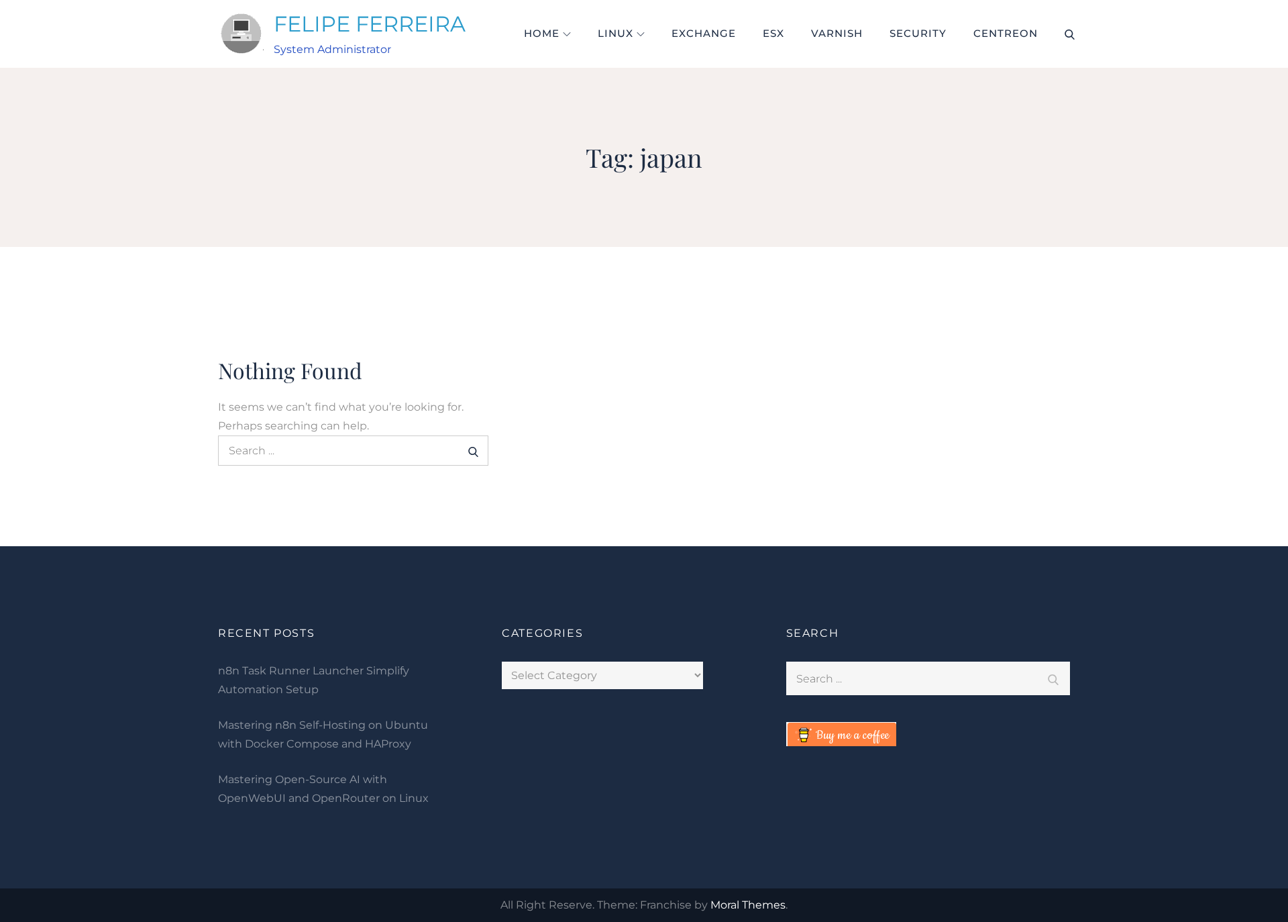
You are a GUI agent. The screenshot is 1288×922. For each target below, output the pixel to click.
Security (918, 33)
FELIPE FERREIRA (370, 24)
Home (541, 33)
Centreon (1005, 33)
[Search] (473, 451)
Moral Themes (748, 905)
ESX (773, 33)
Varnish (837, 33)
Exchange (704, 33)
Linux (615, 33)
